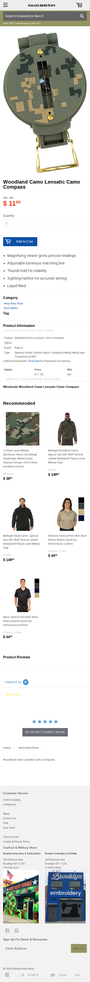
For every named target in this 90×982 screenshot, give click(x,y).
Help (5, 823)
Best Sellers (11, 308)
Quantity (8, 215)
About (6, 813)
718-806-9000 (53, 867)
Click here (34, 361)
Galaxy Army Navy (23, 968)
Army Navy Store (13, 303)
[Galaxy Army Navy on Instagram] (16, 931)
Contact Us (9, 818)
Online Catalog (11, 799)
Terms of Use (11, 837)
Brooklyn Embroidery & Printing (61, 853)
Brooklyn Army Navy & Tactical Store (22, 853)
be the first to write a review (45, 732)
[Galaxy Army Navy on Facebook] (7, 931)
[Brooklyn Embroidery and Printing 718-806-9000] (65, 922)
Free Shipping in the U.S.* (28, 23)
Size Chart (9, 827)
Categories (9, 804)
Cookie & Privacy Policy (16, 841)
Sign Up (79, 948)
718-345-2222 (11, 867)
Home (6, 747)
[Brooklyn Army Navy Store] (21, 922)
